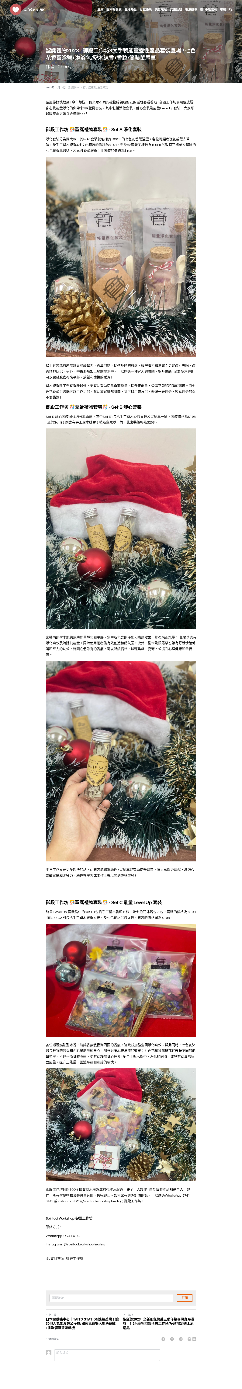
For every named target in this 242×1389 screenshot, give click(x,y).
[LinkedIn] (181, 1339)
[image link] (15, 9)
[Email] (189, 1339)
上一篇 (52, 1315)
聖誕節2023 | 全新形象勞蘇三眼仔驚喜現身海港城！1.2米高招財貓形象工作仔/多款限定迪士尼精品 (158, 1323)
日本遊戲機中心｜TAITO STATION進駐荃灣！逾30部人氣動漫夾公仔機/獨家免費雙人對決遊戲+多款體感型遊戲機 (82, 1323)
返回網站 (53, 1339)
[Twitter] (172, 1339)
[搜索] (230, 9)
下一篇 (127, 1315)
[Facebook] (163, 1339)
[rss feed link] (194, 1339)
